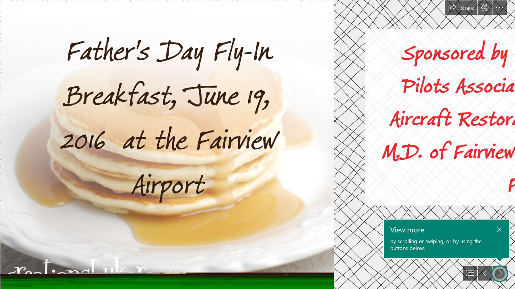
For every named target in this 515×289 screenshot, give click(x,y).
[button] (461, 7)
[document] (257, 144)
